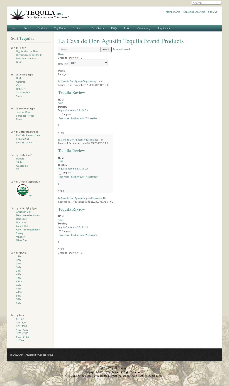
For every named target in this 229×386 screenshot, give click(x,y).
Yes (31, 195)
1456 (60, 103)
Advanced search (122, 49)
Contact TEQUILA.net (194, 11)
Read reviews (77, 118)
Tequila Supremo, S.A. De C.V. (73, 110)
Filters (61, 54)
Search (106, 49)
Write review (92, 118)
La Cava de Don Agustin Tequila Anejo (77, 81)
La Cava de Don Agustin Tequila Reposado (80, 198)
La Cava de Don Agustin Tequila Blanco (78, 139)
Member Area (173, 11)
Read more (64, 118)
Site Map (212, 11)
